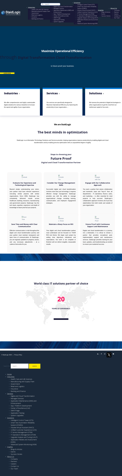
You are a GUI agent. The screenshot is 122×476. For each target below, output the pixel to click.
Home (9, 374)
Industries (31, 7)
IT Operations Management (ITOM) (87, 16)
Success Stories (105, 16)
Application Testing (59, 20)
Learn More (7, 73)
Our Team (117, 18)
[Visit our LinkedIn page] (98, 353)
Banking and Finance (37, 19)
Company (117, 10)
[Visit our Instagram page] (105, 353)
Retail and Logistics (37, 15)
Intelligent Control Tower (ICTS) (86, 4)
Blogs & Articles (105, 12)
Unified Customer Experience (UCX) (87, 12)
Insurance (34, 17)
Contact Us (117, 16)
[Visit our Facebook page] (101, 353)
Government (35, 13)
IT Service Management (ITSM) (85, 14)
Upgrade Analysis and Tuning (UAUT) (87, 18)
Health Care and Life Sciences (40, 9)
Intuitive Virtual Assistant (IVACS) (86, 10)
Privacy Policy (18, 355)
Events (103, 14)
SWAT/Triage (57, 18)
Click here (7, 111)
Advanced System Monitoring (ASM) (87, 23)
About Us (113, 8)
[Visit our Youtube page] (113, 353)
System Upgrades (59, 21)
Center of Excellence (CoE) (61, 16)
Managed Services (59, 8)
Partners (116, 12)
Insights (101, 10)
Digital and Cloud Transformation (63, 6)
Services (10, 394)
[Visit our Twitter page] (109, 353)
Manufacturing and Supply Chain (41, 11)
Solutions (77, 3)
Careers (116, 14)
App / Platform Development (62, 14)
